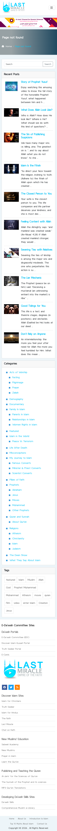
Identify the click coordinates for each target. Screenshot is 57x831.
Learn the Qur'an (10, 761)
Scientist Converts (22, 473)
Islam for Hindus (10, 712)
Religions (14, 528)
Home (11, 819)
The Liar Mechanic (31, 277)
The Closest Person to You (36, 193)
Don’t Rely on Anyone (33, 333)
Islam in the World (19, 436)
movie (37, 595)
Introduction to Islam (39, 819)
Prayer (15, 387)
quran (47, 595)
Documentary (17, 404)
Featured (14, 431)
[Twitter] (11, 687)
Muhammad (18, 505)
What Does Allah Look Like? (36, 109)
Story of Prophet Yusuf (34, 81)
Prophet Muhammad (25, 587)
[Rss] (17, 687)
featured (10, 579)
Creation (43, 602)
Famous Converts (21, 462)
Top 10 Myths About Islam (21, 824)
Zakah (15, 392)
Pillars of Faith (17, 479)
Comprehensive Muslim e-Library (18, 808)
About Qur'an (19, 521)
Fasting (16, 377)
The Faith (6, 718)
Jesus (15, 494)
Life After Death (18, 447)
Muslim (31, 579)
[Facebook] (4, 687)
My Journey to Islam (21, 457)
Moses (15, 500)
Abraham (17, 489)
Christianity (18, 538)
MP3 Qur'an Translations (14, 788)
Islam (15, 543)
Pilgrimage (17, 382)
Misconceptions (18, 452)
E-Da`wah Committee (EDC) (15, 637)
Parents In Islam (20, 414)
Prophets (14, 484)
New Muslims (8, 750)
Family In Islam (17, 409)
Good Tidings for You (33, 305)
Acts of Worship (18, 372)
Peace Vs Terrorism (22, 441)
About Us (22, 819)
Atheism (16, 533)
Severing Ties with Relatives (36, 249)
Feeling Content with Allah (36, 221)
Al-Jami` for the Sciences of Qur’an (20, 776)
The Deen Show (18, 555)
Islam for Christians (11, 701)
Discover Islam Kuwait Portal (16, 643)
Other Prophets (20, 510)
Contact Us (42, 824)
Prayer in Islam (9, 756)
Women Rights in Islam (24, 424)
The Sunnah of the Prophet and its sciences (24, 782)
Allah (40, 579)
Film (8, 602)
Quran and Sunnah (19, 516)
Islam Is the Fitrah (31, 165)
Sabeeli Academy (10, 744)
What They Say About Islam (25, 560)
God (8, 587)
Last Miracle (7, 724)
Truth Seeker (8, 707)
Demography (16, 399)
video (17, 602)
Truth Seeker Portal (11, 649)
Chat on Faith (8, 730)
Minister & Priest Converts (26, 468)
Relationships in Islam (23, 419)
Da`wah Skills (8, 802)
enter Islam (29, 602)
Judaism (16, 548)
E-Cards (5, 654)
